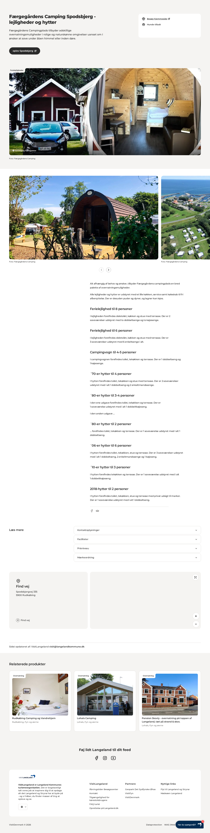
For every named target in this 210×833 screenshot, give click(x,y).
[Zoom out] (196, 624)
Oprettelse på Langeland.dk (103, 808)
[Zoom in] (196, 616)
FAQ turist (94, 804)
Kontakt (93, 793)
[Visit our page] (96, 758)
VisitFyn (129, 793)
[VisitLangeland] (27, 776)
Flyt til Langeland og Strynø (175, 789)
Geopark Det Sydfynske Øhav (140, 789)
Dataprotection (154, 824)
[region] (145, 600)
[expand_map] (195, 577)
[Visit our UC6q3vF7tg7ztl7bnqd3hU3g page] (113, 758)
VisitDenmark (132, 797)
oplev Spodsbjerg (23, 50)
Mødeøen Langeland (171, 793)
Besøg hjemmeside (157, 19)
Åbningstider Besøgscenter (103, 789)
